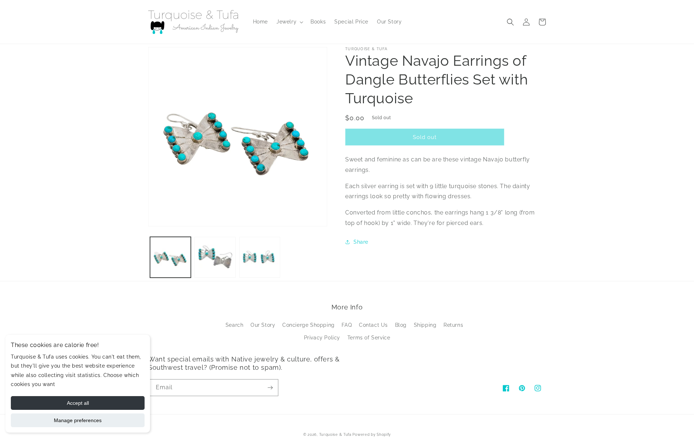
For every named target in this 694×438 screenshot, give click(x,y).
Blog (401, 325)
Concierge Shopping (308, 325)
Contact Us (373, 325)
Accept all (78, 403)
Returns (453, 325)
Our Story (262, 325)
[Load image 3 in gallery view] (259, 257)
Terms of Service (368, 338)
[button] (289, 21)
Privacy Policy (322, 338)
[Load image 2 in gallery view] (214, 257)
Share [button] (361, 242)
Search (235, 325)
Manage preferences (78, 420)
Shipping (425, 325)
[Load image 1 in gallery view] (170, 257)
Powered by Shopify (371, 435)
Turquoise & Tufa (335, 435)
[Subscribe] (270, 387)
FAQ (347, 325)
